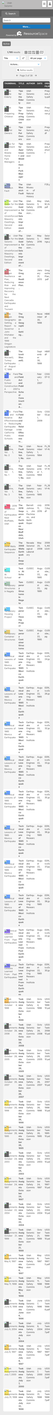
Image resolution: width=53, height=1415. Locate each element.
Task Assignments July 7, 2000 (21, 1377)
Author (30, 83)
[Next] (36, 75)
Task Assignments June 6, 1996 (21, 1309)
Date (39, 83)
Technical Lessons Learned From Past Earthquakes (21, 945)
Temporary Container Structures (21, 639)
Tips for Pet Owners (21, 133)
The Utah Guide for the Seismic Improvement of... (21, 216)
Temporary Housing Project (21, 616)
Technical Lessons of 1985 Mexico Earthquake (21, 668)
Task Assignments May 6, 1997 (21, 1264)
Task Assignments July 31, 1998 (21, 1400)
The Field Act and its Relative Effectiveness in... (21, 426)
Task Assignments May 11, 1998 (21, 1287)
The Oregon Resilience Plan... (21, 279)
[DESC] (23, 58)
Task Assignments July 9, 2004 (21, 1332)
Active (6, 43)
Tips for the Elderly (21, 97)
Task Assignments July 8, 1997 (21, 1355)
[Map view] (42, 52)
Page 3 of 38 (26, 75)
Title (21, 83)
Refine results (26, 70)
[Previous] (17, 75)
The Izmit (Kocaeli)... (21, 357)
